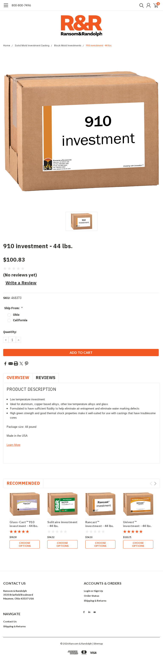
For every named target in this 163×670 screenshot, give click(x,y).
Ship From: (13, 308)
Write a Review (21, 283)
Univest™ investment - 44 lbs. (137, 524)
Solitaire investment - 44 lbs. (62, 524)
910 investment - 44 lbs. (99, 45)
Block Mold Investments (67, 45)
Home (6, 45)
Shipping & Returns (95, 600)
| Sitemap (97, 643)
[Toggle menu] (6, 7)
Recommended (23, 483)
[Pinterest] (26, 363)
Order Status (91, 595)
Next (155, 483)
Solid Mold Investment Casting (32, 45)
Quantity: (10, 332)
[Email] (10, 363)
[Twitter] (21, 363)
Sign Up (98, 590)
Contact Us (10, 621)
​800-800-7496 (21, 5)
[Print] (16, 363)
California (20, 320)
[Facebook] (5, 363)
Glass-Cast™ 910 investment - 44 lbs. (24, 524)
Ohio (16, 315)
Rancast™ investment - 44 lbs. (99, 524)
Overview (18, 377)
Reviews (45, 377)
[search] (140, 5)
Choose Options (25, 544)
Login (87, 590)
